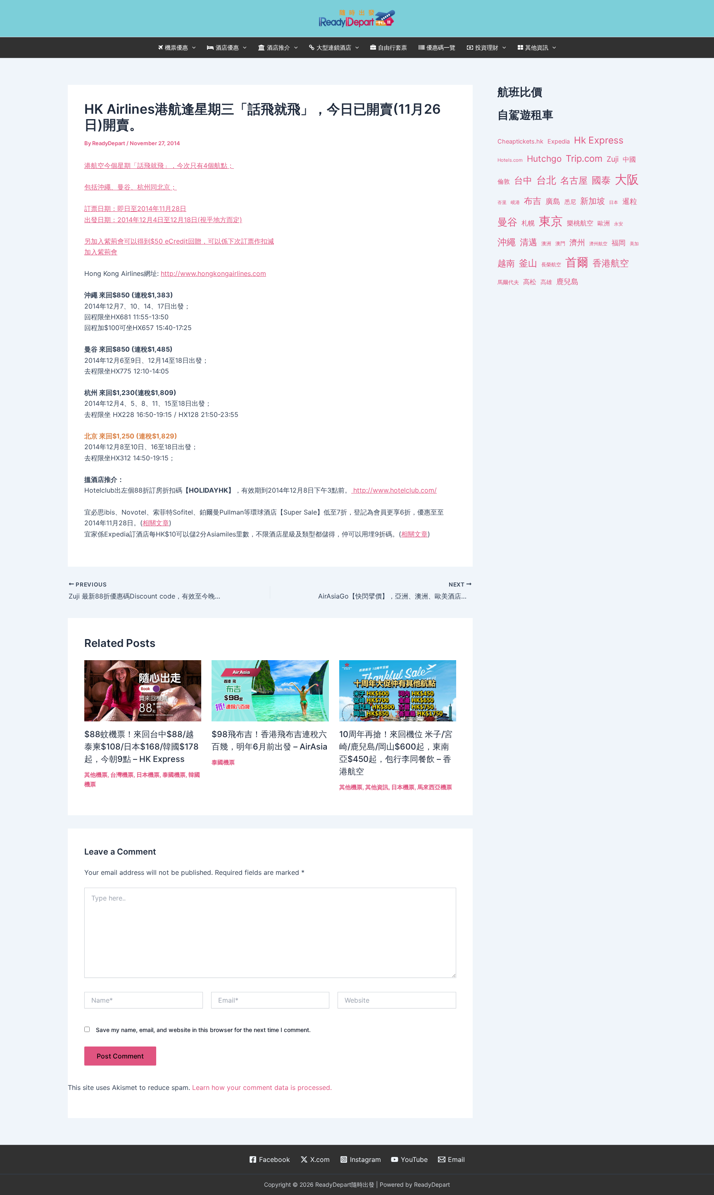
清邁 (528, 242)
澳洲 (546, 244)
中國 (629, 159)
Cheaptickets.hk (520, 141)
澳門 (560, 244)
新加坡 (592, 201)
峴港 (515, 202)
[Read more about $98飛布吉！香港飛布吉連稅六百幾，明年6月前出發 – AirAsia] (270, 690)
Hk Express (599, 140)
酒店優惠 (227, 47)
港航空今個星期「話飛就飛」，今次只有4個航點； (163, 192)
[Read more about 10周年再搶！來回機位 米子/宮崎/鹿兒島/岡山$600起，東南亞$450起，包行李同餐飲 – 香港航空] (397, 690)
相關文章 (156, 523)
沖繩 (506, 242)
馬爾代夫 (508, 282)
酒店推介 (278, 47)
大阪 (627, 179)
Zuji (613, 159)
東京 (551, 221)
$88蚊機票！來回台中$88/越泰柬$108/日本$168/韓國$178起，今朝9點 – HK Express (141, 746)
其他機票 (95, 774)
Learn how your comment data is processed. (262, 1087)
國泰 (601, 180)
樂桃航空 (580, 223)
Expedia (558, 141)
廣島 (552, 201)
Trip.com (584, 158)
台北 (546, 180)
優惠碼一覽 (440, 47)
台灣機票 (121, 774)
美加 (634, 244)
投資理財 (486, 47)
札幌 (528, 223)
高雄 (546, 281)
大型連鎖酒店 (334, 47)
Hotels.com (510, 160)
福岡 (619, 243)
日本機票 (147, 774)
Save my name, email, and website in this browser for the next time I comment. (203, 1029)
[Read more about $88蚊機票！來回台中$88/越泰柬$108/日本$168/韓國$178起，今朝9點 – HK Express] (142, 690)
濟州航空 (598, 244)
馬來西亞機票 (434, 786)
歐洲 (603, 223)
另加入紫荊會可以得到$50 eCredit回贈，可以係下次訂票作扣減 (179, 241)
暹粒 (629, 201)
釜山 (528, 263)
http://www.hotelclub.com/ (394, 490)
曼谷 (507, 222)
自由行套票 (392, 47)
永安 (618, 224)
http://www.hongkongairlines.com (213, 273)
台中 (523, 180)
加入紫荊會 (100, 252)
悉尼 (570, 202)
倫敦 (503, 181)
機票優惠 (176, 47)
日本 (613, 202)
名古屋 (574, 180)
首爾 (576, 262)
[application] (191, 47)
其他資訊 (536, 47)
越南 (506, 263)
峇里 (502, 202)
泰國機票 (174, 774)
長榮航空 (551, 264)
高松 (529, 282)
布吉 (532, 200)
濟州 (577, 242)
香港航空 (611, 263)
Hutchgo (544, 158)
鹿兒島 (567, 281)
